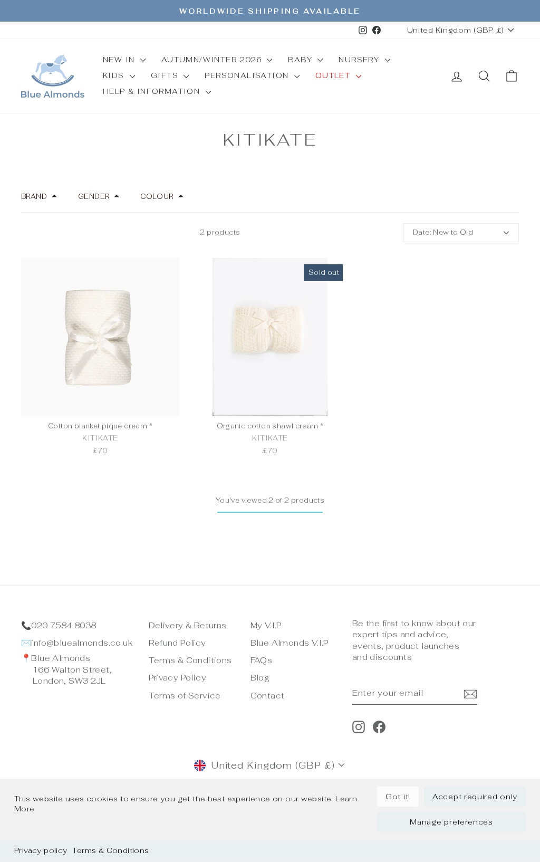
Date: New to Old (443, 232)
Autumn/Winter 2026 (213, 59)
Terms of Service (185, 696)
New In (120, 59)
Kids (115, 75)
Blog (260, 678)
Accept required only (474, 796)
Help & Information (153, 91)
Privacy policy (40, 850)
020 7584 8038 (63, 625)
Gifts (166, 75)
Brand (34, 196)
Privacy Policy (177, 678)
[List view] (35, 232)
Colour (156, 196)
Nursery (360, 59)
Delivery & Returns (188, 625)
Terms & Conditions (110, 850)
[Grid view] (23, 232)
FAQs (261, 660)
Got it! (397, 796)
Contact (267, 696)
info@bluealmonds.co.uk (81, 643)
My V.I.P (266, 625)
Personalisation (248, 75)
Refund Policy (177, 643)
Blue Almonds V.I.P (289, 643)
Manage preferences (451, 822)
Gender (93, 196)
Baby (301, 59)
